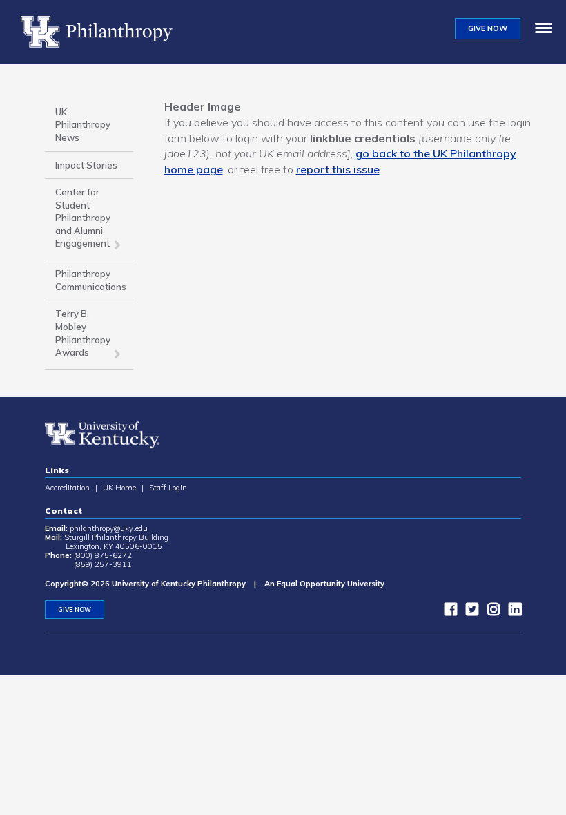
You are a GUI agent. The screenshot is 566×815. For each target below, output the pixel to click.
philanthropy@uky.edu (109, 528)
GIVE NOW (487, 28)
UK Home (119, 487)
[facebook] (447, 612)
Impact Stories (86, 165)
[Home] (101, 32)
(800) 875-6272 (103, 555)
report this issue (338, 169)
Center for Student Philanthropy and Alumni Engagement (82, 217)
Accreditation (67, 487)
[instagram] (490, 612)
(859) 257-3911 (103, 564)
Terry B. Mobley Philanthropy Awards (82, 333)
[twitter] (468, 612)
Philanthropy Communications (90, 280)
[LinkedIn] (511, 612)
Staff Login (168, 487)
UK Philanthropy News (82, 124)
